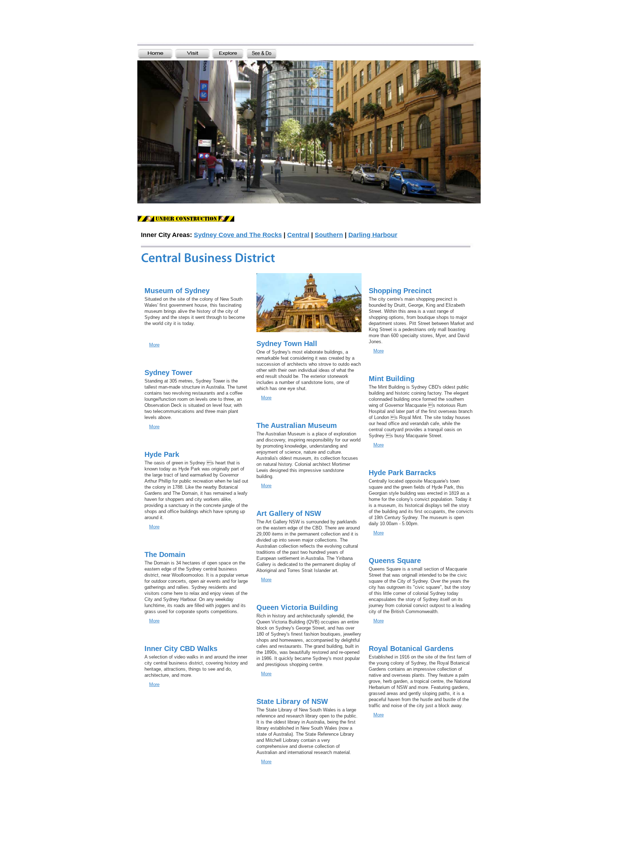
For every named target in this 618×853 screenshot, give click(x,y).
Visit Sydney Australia (200, 24)
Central (298, 234)
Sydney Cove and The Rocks (238, 234)
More (154, 344)
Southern (329, 234)
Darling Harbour (372, 234)
